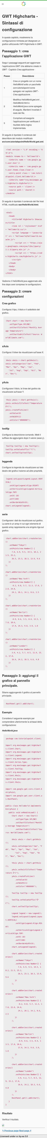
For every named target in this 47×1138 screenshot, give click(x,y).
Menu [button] (3, 4)
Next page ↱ (25, 1130)
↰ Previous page (10, 1130)
